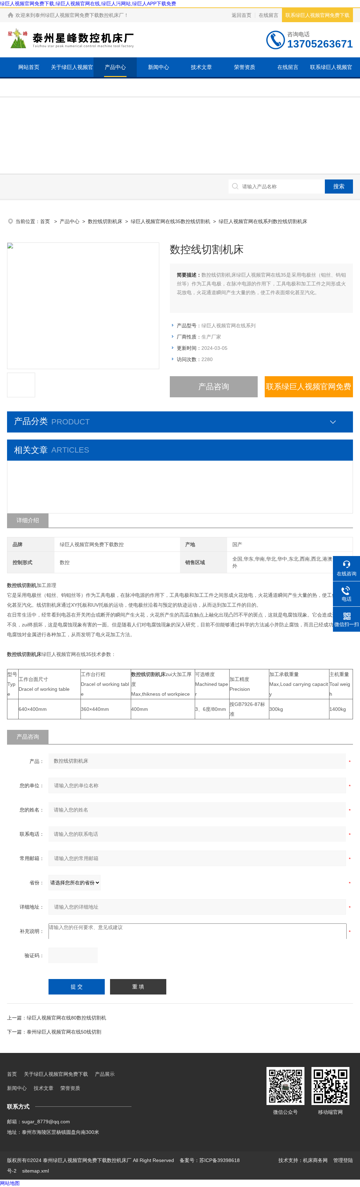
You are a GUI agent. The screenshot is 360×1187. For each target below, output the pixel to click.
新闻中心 (158, 67)
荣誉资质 (244, 67)
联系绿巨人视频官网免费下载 (317, 15)
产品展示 (105, 1074)
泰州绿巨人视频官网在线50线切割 (64, 1032)
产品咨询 (213, 386)
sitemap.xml (35, 1171)
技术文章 (201, 67)
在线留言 (268, 15)
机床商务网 (315, 1160)
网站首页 (28, 67)
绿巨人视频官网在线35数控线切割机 (170, 221)
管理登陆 (343, 1160)
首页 (45, 221)
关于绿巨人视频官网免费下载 (72, 77)
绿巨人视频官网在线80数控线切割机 (66, 1018)
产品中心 (115, 67)
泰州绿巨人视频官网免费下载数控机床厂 (79, 15)
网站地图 (10, 1183)
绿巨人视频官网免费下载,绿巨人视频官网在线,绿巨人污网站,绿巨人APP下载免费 (88, 3)
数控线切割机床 (105, 221)
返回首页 (241, 15)
